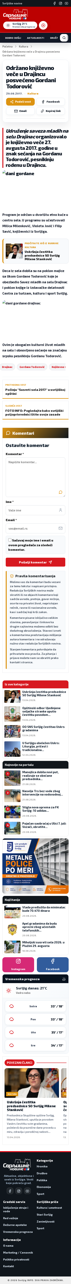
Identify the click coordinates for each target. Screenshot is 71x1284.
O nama (8, 1245)
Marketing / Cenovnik (18, 1252)
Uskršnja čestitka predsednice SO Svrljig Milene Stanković (31, 1106)
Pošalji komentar (33, 562)
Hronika (42, 1166)
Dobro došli (13, 37)
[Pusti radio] (43, 25)
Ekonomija (44, 1187)
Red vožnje (10, 1218)
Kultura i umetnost (49, 1207)
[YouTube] (66, 3)
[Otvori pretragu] (64, 38)
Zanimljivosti (45, 1221)
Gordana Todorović (32, 366)
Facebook (53, 101)
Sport (40, 1193)
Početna (7, 46)
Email (23, 110)
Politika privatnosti (16, 1259)
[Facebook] (54, 3)
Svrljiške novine (12, 3)
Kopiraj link (53, 110)
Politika (42, 1180)
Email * (11, 520)
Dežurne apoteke (15, 1224)
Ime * (10, 502)
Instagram (18, 969)
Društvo (56, 37)
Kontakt (8, 1266)
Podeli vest (23, 101)
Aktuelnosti (35, 37)
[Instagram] (60, 3)
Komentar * (15, 454)
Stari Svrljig (45, 1214)
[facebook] (10, 1191)
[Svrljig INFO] (15, 14)
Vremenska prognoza (18, 1231)
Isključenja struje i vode (15, 1209)
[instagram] (18, 1191)
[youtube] (27, 1191)
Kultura (23, 46)
